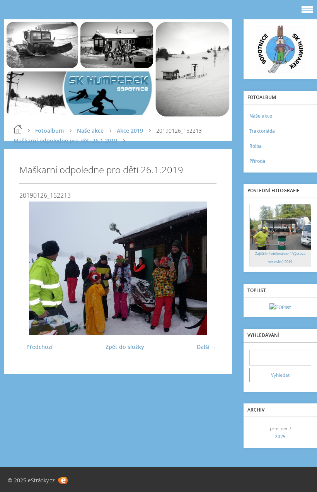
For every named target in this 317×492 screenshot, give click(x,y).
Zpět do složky (125, 346)
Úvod (18, 129)
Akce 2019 (130, 130)
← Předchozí (36, 346)
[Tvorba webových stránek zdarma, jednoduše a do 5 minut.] (63, 480)
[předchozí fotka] (32, 268)
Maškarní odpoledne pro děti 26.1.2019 (65, 140)
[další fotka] (204, 268)
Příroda (257, 161)
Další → (206, 346)
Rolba (255, 146)
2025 (280, 436)
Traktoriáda (262, 131)
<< (258, 432)
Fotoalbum (49, 130)
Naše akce (90, 130)
